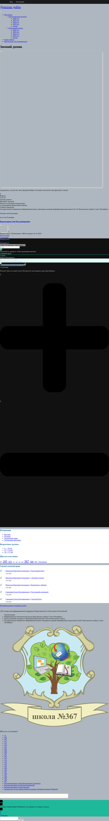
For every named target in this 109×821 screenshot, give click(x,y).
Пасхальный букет (37, 571)
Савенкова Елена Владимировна (17, 592)
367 (26, 561)
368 (32, 561)
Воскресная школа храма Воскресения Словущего (22, 783)
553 (5, 779)
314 (19, 562)
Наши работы (9, 40)
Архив (15, 26)
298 (5, 751)
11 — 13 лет (8, 550)
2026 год (16, 18)
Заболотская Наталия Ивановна (11, 265)
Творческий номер (11, 538)
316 (5, 762)
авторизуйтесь (5, 241)
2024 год (16, 22)
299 (5, 753)
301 (5, 755)
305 (5, 756)
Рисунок (7, 534)
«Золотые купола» (37, 578)
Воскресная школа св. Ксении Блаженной (19, 785)
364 (5, 770)
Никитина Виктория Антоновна (17, 571)
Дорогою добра (10, 7)
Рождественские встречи (18, 17)
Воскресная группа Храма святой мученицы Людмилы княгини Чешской (31, 789)
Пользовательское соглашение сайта (13, 606)
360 (5, 768)
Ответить (4, 815)
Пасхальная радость (16, 28)
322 (22, 562)
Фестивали (8, 15)
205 (5, 561)
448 (5, 778)
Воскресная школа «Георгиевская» (16, 787)
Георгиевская (42, 562)
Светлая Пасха (36, 599)
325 (5, 766)
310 (5, 758)
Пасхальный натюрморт (40, 592)
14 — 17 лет (8, 552)
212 (5, 741)
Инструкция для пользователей (15, 41)
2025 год (16, 20)
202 (5, 737)
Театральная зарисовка (12, 540)
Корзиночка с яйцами (39, 585)
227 (14, 562)
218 (5, 745)
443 (35, 562)
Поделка (7, 536)
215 (10, 561)
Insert (21, 820)
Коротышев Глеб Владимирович (15, 221)
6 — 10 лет (8, 548)
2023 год (16, 24)
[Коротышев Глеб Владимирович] (4, 232)
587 (5, 781)
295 (17, 562)
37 (1, 562)
